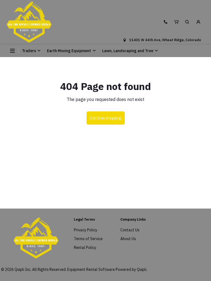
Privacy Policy (85, 229)
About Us (128, 238)
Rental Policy (85, 247)
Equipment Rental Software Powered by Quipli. (107, 269)
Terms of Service (88, 238)
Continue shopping (105, 118)
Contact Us (130, 229)
